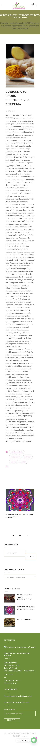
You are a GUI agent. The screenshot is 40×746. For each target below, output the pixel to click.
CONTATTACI (9, 671)
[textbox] (20, 575)
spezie (23, 462)
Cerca (30, 553)
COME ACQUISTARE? (12, 677)
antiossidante (15, 457)
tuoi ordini (27, 693)
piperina (13, 462)
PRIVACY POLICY (10, 680)
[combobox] (20, 574)
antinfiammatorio (16, 452)
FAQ (5, 674)
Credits (24, 733)
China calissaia (24, 616)
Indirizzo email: (10, 706)
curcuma (28, 457)
